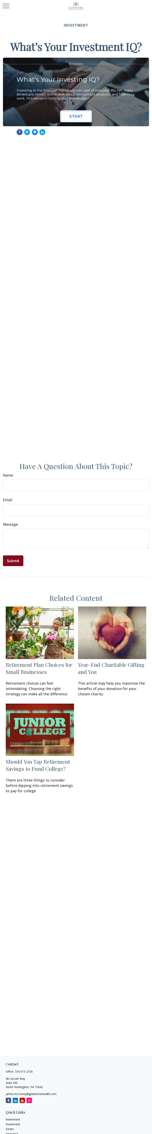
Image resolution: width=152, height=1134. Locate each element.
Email (7, 499)
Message (10, 524)
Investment (13, 1124)
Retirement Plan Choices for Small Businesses (39, 668)
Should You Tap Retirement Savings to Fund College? (38, 765)
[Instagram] (29, 1100)
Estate (10, 1129)
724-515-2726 (24, 1071)
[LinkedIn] (15, 1100)
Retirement (13, 1119)
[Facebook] (8, 1100)
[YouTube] (22, 1100)
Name (8, 475)
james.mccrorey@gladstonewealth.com (31, 1094)
